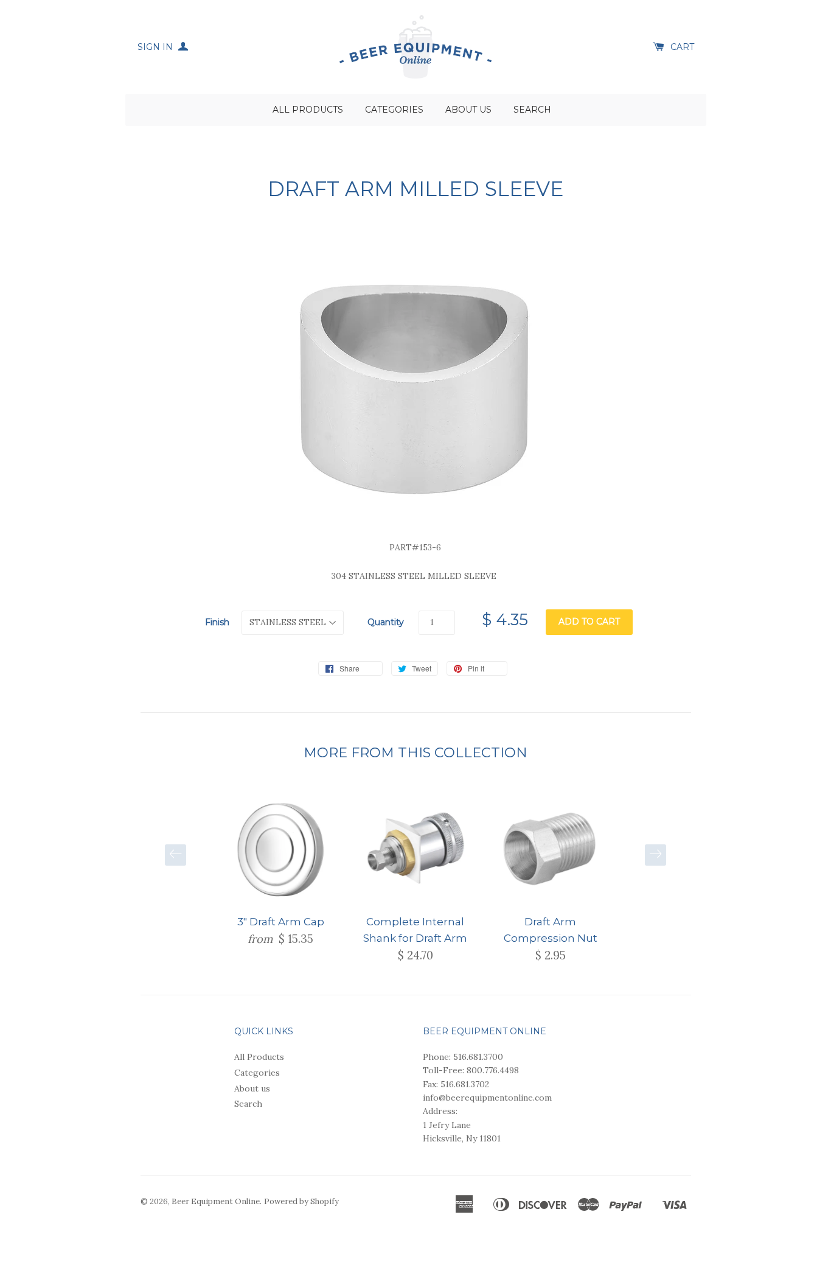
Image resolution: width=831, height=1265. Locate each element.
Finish (217, 622)
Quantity (385, 622)
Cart (682, 46)
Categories (394, 109)
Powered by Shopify (301, 1201)
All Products (308, 109)
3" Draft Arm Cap (280, 922)
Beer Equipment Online (216, 1201)
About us (468, 109)
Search (532, 109)
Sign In (156, 46)
